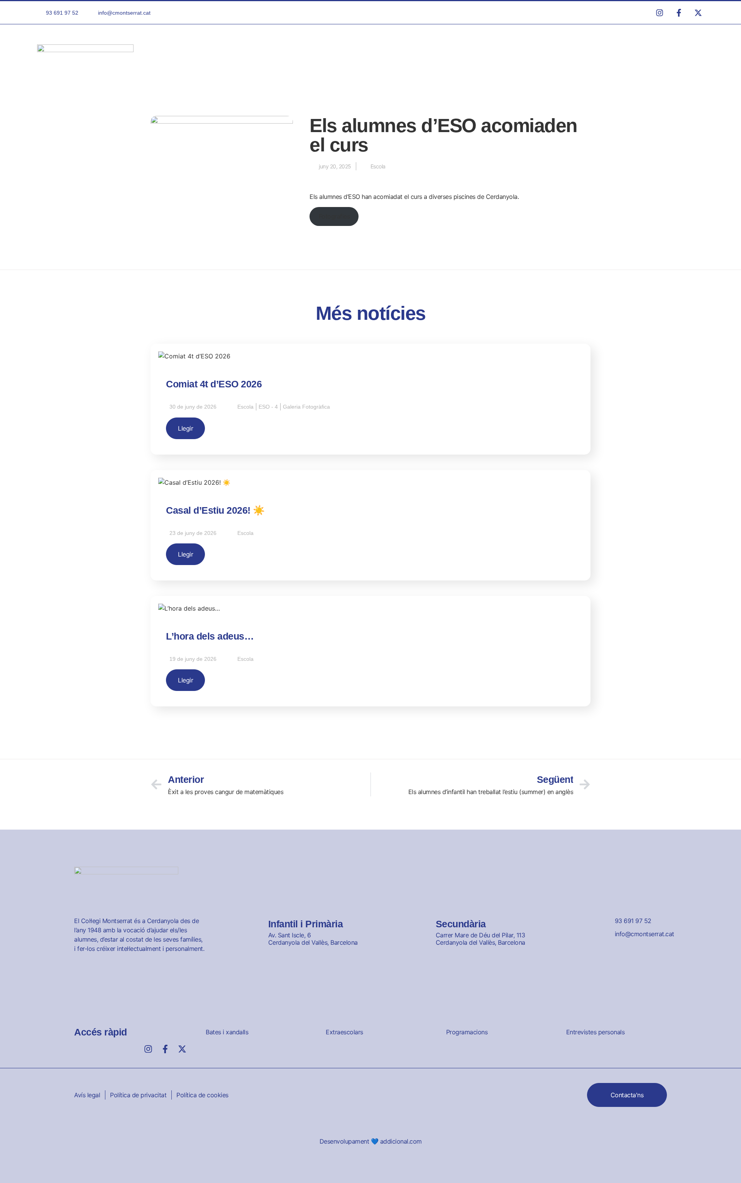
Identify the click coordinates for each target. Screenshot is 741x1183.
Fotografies (334, 216)
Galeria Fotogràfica (306, 406)
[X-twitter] (182, 1049)
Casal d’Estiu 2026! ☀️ (215, 510)
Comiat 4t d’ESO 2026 (214, 383)
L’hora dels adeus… (210, 636)
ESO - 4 (268, 406)
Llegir (185, 428)
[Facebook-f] (165, 1049)
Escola (378, 166)
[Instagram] (148, 1049)
